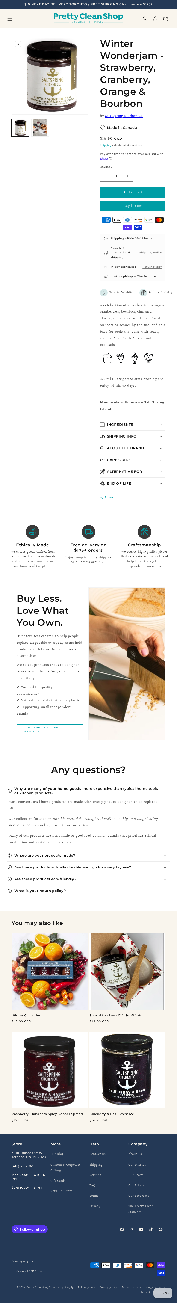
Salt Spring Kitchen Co (124, 116)
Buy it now (133, 206)
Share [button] (109, 497)
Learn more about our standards (42, 729)
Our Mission (137, 1164)
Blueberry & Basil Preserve (111, 1114)
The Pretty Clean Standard (141, 1209)
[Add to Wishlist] (117, 292)
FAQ (92, 1185)
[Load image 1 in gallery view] (20, 128)
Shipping (106, 145)
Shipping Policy (150, 252)
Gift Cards (57, 1181)
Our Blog (57, 1154)
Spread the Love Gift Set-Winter (116, 1015)
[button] (10, 19)
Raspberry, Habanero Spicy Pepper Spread (47, 1114)
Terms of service (132, 1287)
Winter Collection (26, 1015)
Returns (95, 1175)
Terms (94, 1196)
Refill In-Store (61, 1191)
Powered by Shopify (61, 1287)
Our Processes (138, 1196)
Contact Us (97, 1154)
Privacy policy (108, 1287)
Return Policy (152, 266)
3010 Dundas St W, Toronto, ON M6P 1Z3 (29, 1155)
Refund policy (86, 1287)
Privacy (94, 1206)
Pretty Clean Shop (37, 1287)
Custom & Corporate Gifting (65, 1167)
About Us (135, 1154)
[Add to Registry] (156, 292)
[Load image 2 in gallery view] (40, 128)
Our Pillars (136, 1185)
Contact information (153, 1292)
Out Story (135, 1175)
